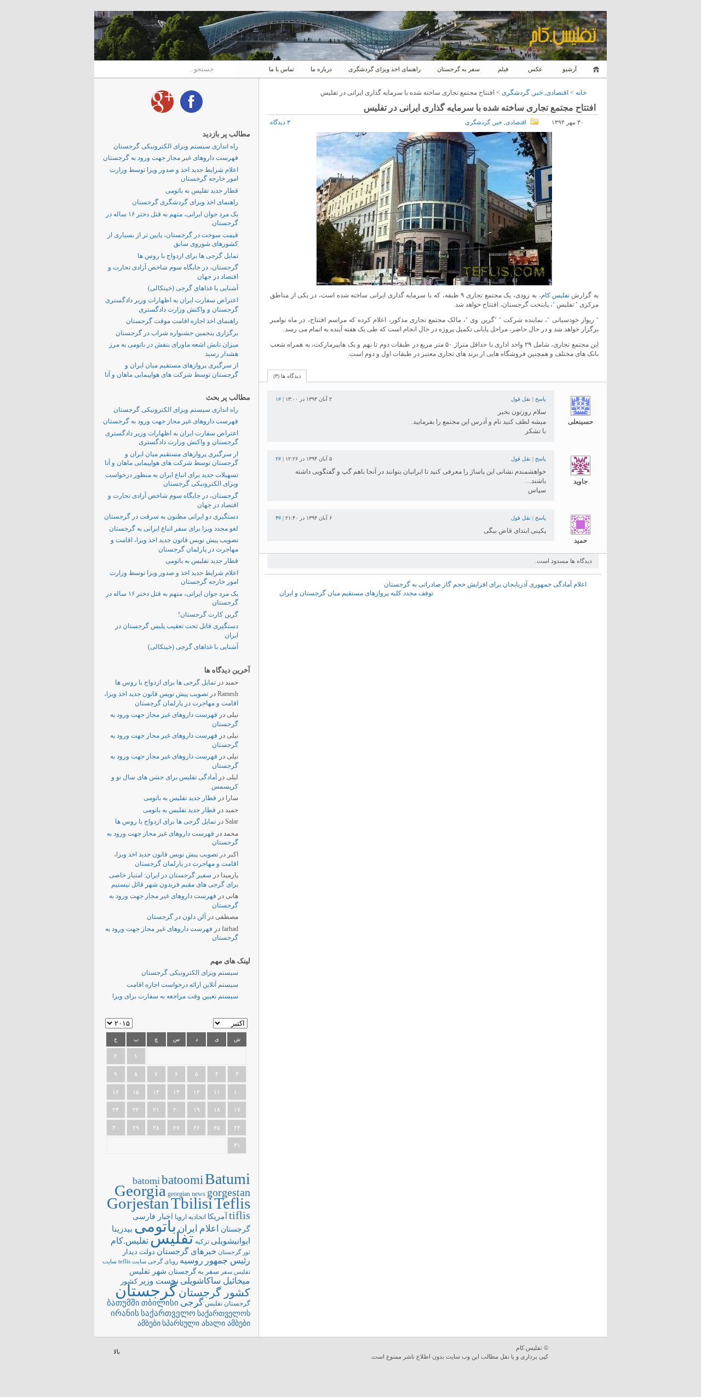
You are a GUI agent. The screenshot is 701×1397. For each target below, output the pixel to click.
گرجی (191, 1302)
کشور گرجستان (214, 1292)
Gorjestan (138, 1203)
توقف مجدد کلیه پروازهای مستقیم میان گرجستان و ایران (356, 593)
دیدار (130, 1251)
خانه (594, 69)
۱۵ (136, 1092)
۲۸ (156, 1127)
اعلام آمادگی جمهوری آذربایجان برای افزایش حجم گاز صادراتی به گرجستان (485, 584)
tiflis (239, 1215)
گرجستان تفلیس (227, 1303)
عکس (535, 69)
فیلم (503, 69)
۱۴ (156, 1092)
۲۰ (176, 1109)
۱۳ (176, 1092)
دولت (147, 1251)
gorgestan (228, 1192)
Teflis (232, 1203)
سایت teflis (132, 1261)
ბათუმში (123, 1302)
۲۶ (196, 1127)
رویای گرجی (163, 1261)
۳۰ (115, 1127)
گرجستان (146, 1291)
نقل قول (521, 399)
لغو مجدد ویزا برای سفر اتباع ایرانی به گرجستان (173, 528)
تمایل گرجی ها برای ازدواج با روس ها (187, 256)
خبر (538, 92)
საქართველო (168, 1313)
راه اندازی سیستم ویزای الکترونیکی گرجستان (175, 146)
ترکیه (202, 1241)
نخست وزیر (159, 1280)
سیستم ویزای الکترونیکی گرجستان (189, 972)
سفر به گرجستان (458, 69)
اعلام (209, 1228)
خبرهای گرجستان (186, 1251)
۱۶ (115, 1092)
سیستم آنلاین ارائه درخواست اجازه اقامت (182, 984)
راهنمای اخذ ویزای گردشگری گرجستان (185, 202)
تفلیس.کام (555, 295)
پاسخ (540, 399)
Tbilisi (191, 1203)
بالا (116, 1351)
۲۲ (136, 1109)
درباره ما (321, 69)
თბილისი (160, 1302)
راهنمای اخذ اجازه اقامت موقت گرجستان (182, 321)
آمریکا (217, 1216)
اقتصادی (557, 92)
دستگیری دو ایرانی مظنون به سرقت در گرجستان (171, 516)
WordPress (579, 1353)
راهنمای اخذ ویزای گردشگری (384, 69)
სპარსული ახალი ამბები (206, 1323)
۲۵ (217, 1127)
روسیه (191, 1260)
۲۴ (237, 1127)
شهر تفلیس (147, 1271)
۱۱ (217, 1092)
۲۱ (156, 1109)
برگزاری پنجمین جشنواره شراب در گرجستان (177, 333)
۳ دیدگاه (280, 122)
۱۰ (237, 1092)
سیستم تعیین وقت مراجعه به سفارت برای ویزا (175, 996)
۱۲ (196, 1092)
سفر (226, 1272)
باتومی (155, 1226)
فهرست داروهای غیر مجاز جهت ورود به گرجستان (170, 158)
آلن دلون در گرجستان (176, 917)
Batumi (227, 1178)
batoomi (182, 1179)
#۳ (278, 518)
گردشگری (516, 92)
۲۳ (115, 1109)
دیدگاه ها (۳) (287, 376)
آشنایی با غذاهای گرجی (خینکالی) (193, 288)
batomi (146, 1180)
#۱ (278, 399)
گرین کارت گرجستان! (208, 614)
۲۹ (136, 1127)
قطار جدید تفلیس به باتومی (201, 190)
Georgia (140, 1190)
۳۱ (237, 1145)
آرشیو (569, 69)
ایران (188, 1228)
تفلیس (171, 1238)
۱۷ (237, 1109)
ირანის (125, 1313)
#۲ (278, 459)
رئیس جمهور (227, 1261)
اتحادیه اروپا (190, 1217)
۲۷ (176, 1127)
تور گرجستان (234, 1252)
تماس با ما (281, 69)
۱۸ (217, 1109)
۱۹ (196, 1109)
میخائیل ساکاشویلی (215, 1280)
